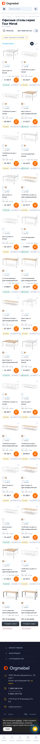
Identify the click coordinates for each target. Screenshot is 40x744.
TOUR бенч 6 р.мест (28, 71)
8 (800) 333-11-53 (15, 694)
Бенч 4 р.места (7, 238)
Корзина (28, 740)
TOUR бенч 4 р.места (29, 196)
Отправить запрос (10, 624)
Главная (4, 740)
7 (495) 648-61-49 (15, 688)
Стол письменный (27, 155)
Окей (8, 729)
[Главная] (3, 16)
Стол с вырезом (10, 612)
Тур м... (8, 65)
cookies (19, 720)
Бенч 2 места (7, 72)
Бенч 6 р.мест (26, 403)
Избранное (20, 740)
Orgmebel (20, 668)
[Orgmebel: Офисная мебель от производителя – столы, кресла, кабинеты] (10, 3)
